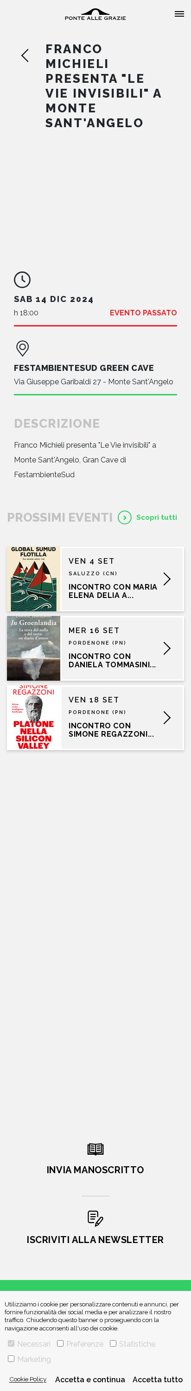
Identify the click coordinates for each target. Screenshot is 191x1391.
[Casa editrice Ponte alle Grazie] (95, 14)
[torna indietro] (33, 55)
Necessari (34, 1344)
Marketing (34, 1359)
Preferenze (84, 1344)
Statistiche (137, 1344)
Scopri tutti (156, 517)
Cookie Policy (27, 1379)
